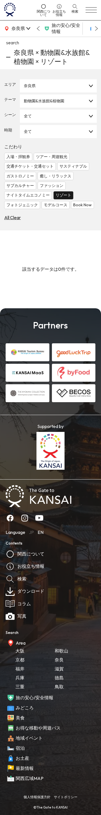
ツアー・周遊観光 (51, 156)
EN (40, 532)
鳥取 (59, 686)
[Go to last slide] (38, 28)
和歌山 (61, 651)
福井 (19, 669)
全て (28, 116)
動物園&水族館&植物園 (44, 100)
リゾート (63, 195)
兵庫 (19, 677)
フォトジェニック (22, 204)
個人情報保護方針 (37, 797)
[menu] (91, 10)
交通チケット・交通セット (30, 166)
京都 (19, 660)
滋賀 (59, 669)
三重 (19, 686)
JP (31, 532)
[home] (18, 10)
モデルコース (55, 204)
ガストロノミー (20, 176)
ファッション (51, 185)
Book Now (82, 204)
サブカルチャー (20, 185)
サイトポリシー (65, 797)
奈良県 (30, 85)
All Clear (12, 217)
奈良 (59, 660)
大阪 (19, 651)
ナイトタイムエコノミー (28, 195)
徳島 (59, 677)
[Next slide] (96, 28)
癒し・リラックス (55, 176)
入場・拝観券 (18, 156)
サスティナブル (73, 166)
